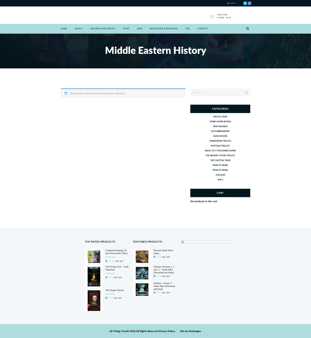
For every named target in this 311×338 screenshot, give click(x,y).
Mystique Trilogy (220, 146)
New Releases (220, 126)
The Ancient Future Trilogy (220, 156)
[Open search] (247, 29)
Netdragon (195, 331)
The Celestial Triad (220, 160)
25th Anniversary (220, 131)
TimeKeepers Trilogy (220, 141)
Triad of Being (220, 165)
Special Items (220, 117)
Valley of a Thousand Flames (220, 151)
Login (232, 3)
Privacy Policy (167, 331)
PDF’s (220, 180)
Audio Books (220, 136)
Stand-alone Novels (220, 122)
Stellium (220, 175)
